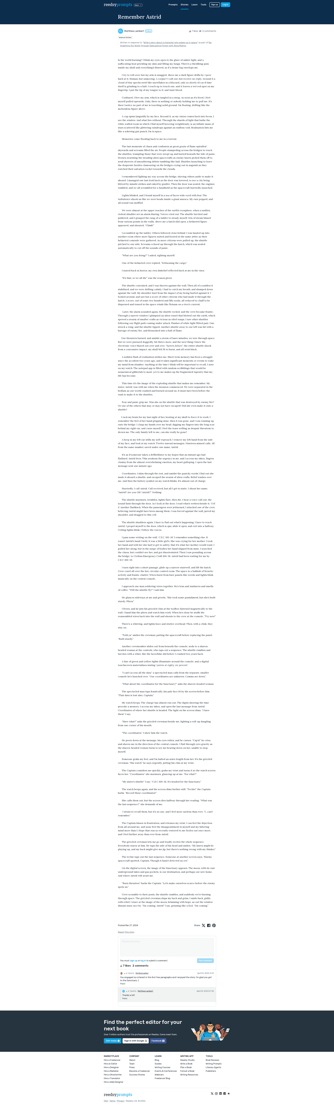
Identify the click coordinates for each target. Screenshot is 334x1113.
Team (132, 1063)
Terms (112, 1101)
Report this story (126, 932)
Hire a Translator (112, 1078)
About (132, 1060)
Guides (158, 1063)
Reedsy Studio (187, 1060)
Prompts (173, 4)
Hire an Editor (110, 1063)
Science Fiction (125, 37)
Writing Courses (162, 1067)
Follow (148, 31)
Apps (137, 5)
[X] (212, 1093)
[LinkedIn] (220, 1093)
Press (132, 1067)
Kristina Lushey (142, 973)
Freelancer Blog (162, 1078)
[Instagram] (216, 1093)
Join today (111, 1041)
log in (143, 960)
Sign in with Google (134, 1041)
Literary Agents (213, 1067)
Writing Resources (189, 1074)
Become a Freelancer (139, 1071)
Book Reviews (212, 1060)
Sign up (214, 5)
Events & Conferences (166, 1071)
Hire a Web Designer (113, 1082)
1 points (130, 973)
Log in (225, 5)
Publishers (211, 1071)
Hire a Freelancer (112, 1060)
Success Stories (137, 1074)
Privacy (120, 1101)
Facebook (157, 1041)
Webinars (159, 1074)
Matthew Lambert (145, 991)
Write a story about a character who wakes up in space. (170, 42)
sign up (133, 960)
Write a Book (186, 1063)
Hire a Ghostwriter (113, 1074)
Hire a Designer (111, 1067)
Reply (122, 984)
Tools (203, 4)
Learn (195, 4)
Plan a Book (186, 1067)
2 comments (209, 31)
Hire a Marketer (111, 1071)
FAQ (106, 1101)
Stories (184, 4)
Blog (157, 1060)
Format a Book (187, 1071)
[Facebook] (224, 1093)
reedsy (118, 4)
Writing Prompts (214, 1063)
